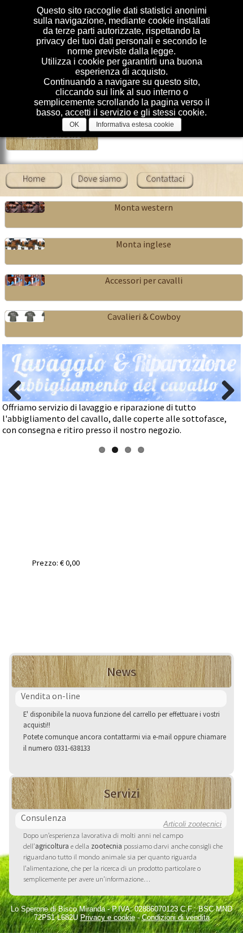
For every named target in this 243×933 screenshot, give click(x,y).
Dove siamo (99, 178)
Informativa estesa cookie (135, 125)
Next (223, 390)
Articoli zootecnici (192, 824)
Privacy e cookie (107, 917)
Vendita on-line (50, 695)
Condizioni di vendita (176, 917)
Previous (19, 390)
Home (34, 178)
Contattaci (165, 178)
